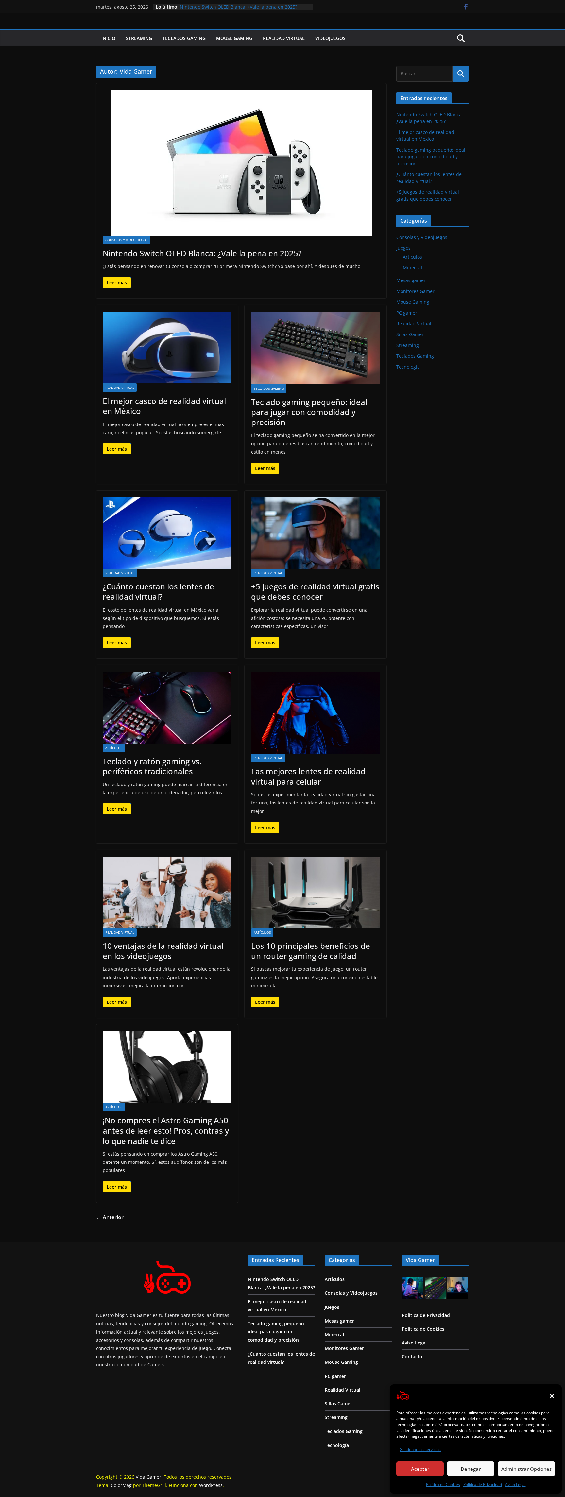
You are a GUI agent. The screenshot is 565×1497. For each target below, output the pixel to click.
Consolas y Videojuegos (126, 240)
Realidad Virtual (284, 38)
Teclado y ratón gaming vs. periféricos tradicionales (152, 766)
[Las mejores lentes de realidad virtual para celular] (315, 712)
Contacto (412, 1356)
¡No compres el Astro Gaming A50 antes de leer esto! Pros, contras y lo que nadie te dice (166, 1130)
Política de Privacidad (482, 1484)
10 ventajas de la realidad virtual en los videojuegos (163, 950)
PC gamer (406, 313)
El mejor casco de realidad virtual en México (164, 405)
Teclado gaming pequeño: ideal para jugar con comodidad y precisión (309, 411)
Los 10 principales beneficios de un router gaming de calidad (310, 950)
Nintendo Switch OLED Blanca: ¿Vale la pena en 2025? (202, 253)
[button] (552, 1396)
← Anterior (110, 1217)
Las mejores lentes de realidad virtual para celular (308, 776)
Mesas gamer (411, 280)
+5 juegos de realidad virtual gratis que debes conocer (240, 7)
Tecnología (408, 367)
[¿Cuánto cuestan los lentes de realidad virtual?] (167, 533)
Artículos (113, 748)
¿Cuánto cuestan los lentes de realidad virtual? (158, 591)
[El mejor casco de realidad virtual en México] (167, 347)
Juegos (403, 248)
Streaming (139, 38)
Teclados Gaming (184, 38)
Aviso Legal (515, 1484)
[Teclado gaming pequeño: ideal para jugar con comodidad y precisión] (315, 348)
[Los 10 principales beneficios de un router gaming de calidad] (315, 892)
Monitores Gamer (415, 291)
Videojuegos (330, 38)
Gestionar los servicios (420, 1449)
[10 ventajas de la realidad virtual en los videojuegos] (167, 892)
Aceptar (420, 1469)
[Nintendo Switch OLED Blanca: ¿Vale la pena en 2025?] (241, 163)
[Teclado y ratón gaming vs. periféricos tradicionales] (167, 707)
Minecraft (413, 267)
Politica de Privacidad (426, 1315)
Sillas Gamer (410, 334)
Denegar (471, 1469)
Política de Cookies (443, 1484)
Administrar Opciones (526, 1469)
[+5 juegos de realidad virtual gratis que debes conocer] (315, 533)
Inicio (108, 38)
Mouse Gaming (234, 38)
